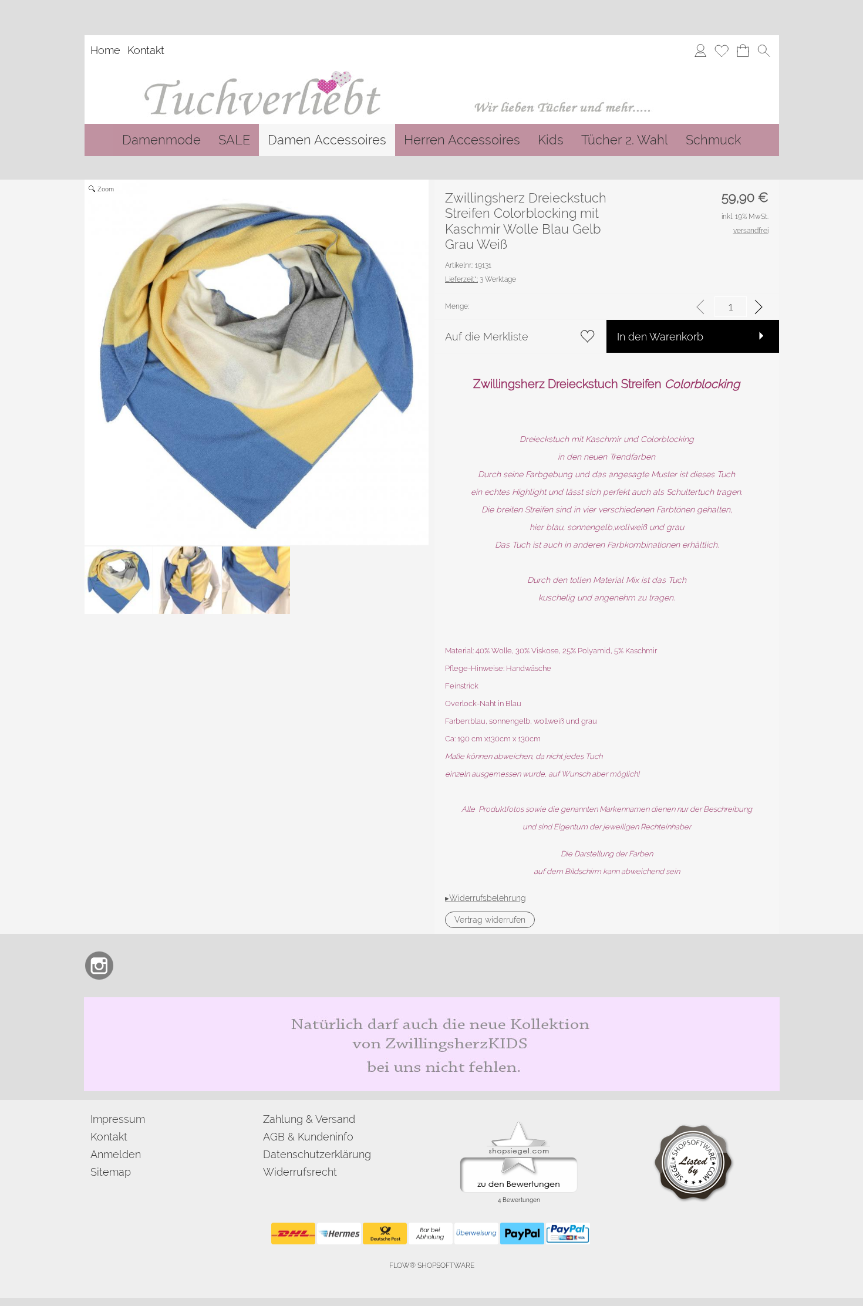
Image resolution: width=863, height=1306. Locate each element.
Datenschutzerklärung (317, 1154)
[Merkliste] (721, 50)
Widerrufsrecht (300, 1172)
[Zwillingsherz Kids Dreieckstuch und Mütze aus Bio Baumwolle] (432, 1002)
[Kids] (550, 140)
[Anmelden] (700, 50)
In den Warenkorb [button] (660, 336)
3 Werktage (480, 279)
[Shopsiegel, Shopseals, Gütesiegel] (519, 1124)
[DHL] (293, 1234)
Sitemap (110, 1172)
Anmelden (115, 1154)
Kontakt (145, 50)
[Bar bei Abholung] (431, 1234)
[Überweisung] (476, 1234)
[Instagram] (99, 965)
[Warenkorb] (742, 50)
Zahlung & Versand (309, 1119)
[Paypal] (522, 1234)
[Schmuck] (713, 140)
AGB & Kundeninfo (308, 1136)
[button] (763, 50)
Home (105, 50)
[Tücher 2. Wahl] (624, 140)
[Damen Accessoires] (327, 140)
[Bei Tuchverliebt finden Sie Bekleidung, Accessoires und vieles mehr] (431, 70)
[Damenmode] (161, 140)
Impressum (117, 1119)
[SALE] (234, 140)
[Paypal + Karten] (568, 1234)
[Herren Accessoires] (462, 140)
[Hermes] (339, 1234)
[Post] (385, 1234)
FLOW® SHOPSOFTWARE (431, 1265)
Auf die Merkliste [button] (486, 336)
